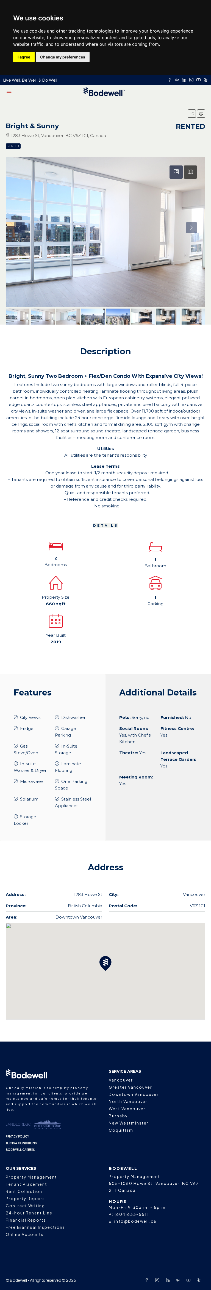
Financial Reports (26, 1219)
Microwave (31, 781)
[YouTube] (190, 1280)
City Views (30, 717)
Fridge (27, 728)
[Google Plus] (179, 1280)
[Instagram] (158, 1280)
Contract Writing (25, 1205)
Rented (13, 146)
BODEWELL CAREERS (20, 1149)
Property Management (31, 1176)
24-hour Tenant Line (29, 1212)
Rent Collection (24, 1191)
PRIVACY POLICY (17, 1136)
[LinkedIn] (169, 1280)
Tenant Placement (26, 1184)
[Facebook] (148, 1280)
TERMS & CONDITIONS (21, 1143)
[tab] (176, 172)
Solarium (29, 799)
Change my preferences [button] (62, 57)
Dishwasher (73, 717)
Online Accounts (25, 1234)
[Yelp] (200, 1280)
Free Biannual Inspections (35, 1227)
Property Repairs (25, 1198)
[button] (192, 113)
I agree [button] (24, 57)
